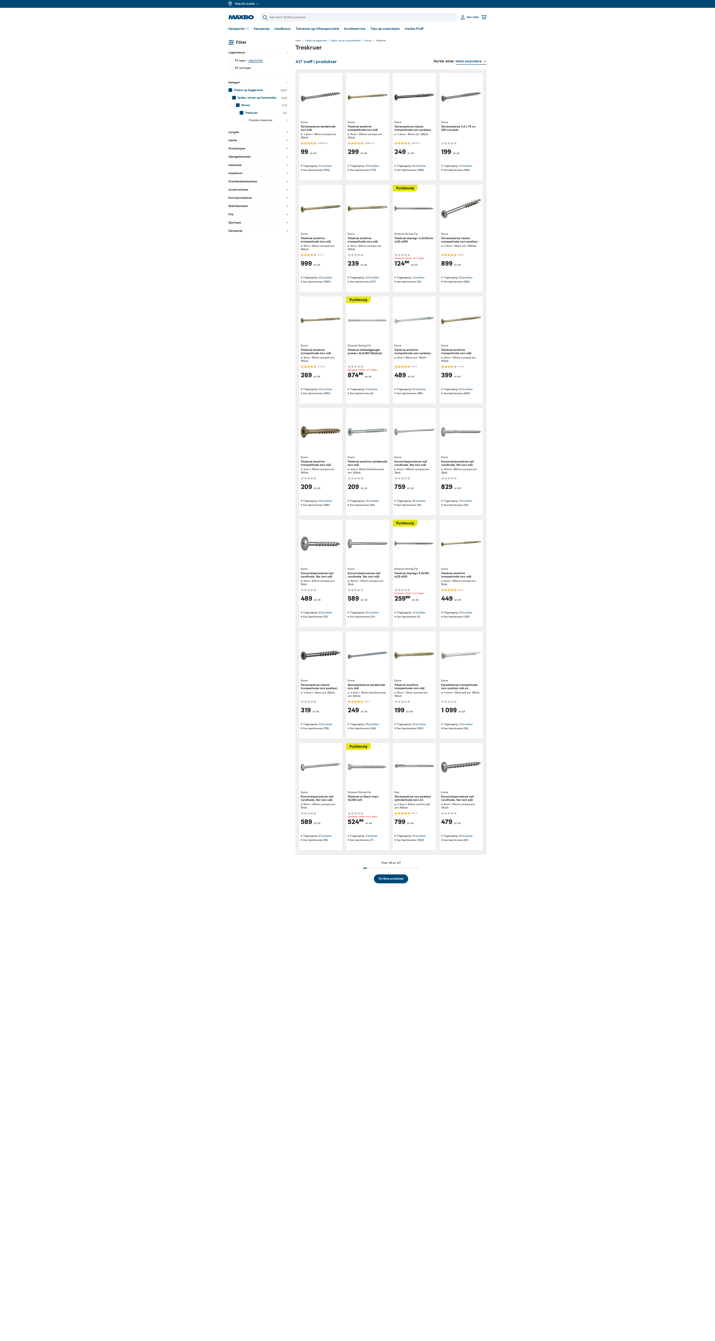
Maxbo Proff (414, 28)
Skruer (368, 41)
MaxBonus (282, 28)
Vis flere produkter (391, 879)
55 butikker (419, 501)
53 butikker (419, 836)
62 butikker (325, 277)
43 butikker (466, 724)
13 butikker (372, 501)
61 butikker (325, 166)
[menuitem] (258, 90)
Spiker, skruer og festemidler (346, 41)
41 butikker (465, 166)
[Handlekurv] (484, 17)
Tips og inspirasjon (385, 28)
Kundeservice (354, 28)
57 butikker (465, 612)
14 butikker (419, 612)
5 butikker (372, 389)
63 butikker (372, 166)
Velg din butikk (245, 4)
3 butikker (419, 277)
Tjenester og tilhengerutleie (317, 28)
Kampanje (261, 28)
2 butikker (372, 836)
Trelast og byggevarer (316, 41)
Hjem (298, 41)
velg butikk (255, 60)
